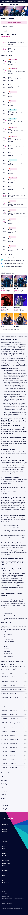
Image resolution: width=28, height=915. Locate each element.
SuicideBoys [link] (4, 784)
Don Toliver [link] (4, 801)
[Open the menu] (2, 4)
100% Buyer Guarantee (16, 1)
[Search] (24, 4)
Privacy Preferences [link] (6, 903)
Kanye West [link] (4, 780)
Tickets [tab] (5, 26)
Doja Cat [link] (3, 794)
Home (2, 336)
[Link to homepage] (14, 4)
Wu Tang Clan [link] (5, 809)
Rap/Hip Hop (14, 336)
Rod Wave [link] (4, 791)
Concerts (7, 336)
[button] (4, 31)
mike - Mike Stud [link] (5, 805)
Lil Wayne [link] (3, 798)
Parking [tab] (11, 26)
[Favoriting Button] (25, 8)
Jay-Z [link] (2, 787)
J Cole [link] (3, 777)
